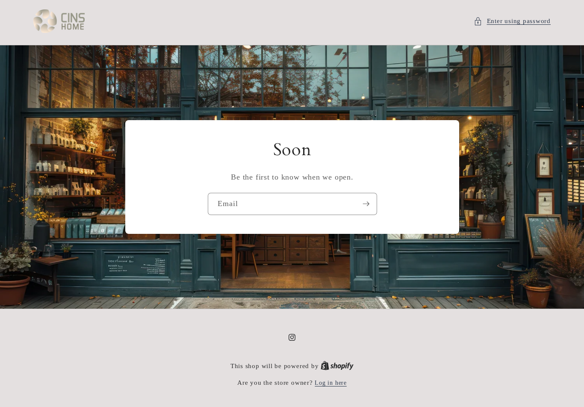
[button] (512, 21)
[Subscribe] (366, 204)
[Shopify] (337, 366)
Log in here (330, 382)
